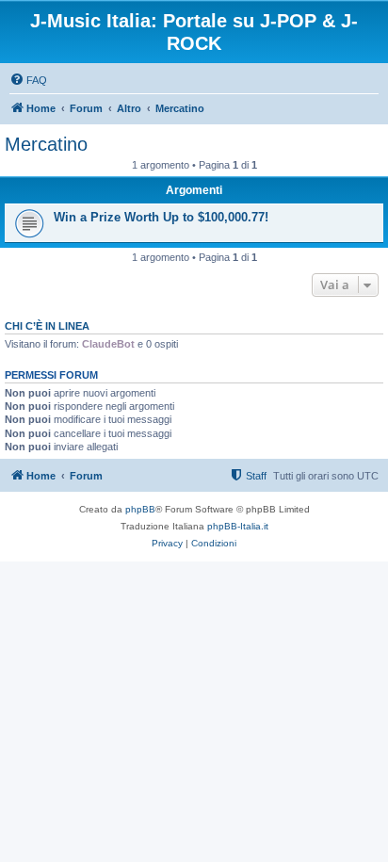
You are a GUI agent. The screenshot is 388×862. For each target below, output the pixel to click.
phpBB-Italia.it (237, 526)
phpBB (140, 509)
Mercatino (46, 144)
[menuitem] (28, 80)
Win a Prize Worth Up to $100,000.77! (161, 217)
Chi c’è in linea (47, 326)
